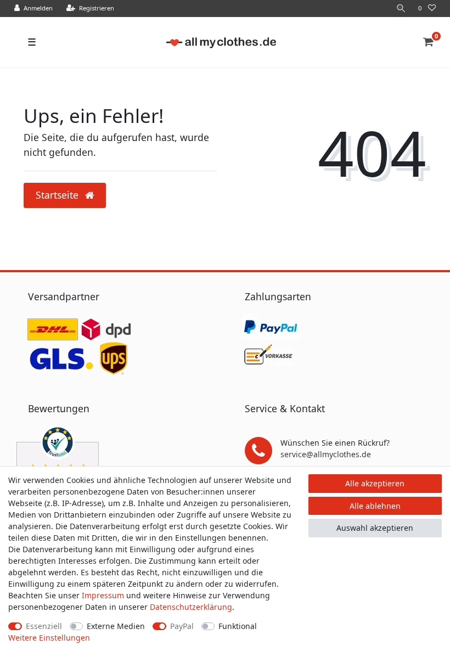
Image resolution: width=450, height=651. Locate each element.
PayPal (182, 626)
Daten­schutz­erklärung (191, 607)
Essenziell (44, 626)
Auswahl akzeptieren (374, 528)
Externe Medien (116, 626)
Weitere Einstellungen (49, 637)
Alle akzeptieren (374, 483)
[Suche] (401, 8)
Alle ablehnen (375, 506)
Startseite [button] (58, 194)
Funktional (237, 626)
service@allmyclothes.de (325, 454)
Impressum (103, 595)
